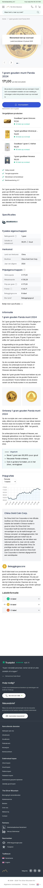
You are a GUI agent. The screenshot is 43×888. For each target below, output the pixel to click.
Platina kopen (6, 771)
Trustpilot (10, 847)
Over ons (5, 807)
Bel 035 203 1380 (14, 695)
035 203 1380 (37, 1)
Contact (4, 816)
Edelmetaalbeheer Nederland (16, 827)
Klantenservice (7, 799)
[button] (4, 62)
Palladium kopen (7, 775)
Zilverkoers (6, 735)
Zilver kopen (6, 763)
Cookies (32, 884)
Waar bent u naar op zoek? (13, 12)
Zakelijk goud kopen (9, 784)
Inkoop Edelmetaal (13, 831)
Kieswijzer (5, 747)
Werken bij (5, 812)
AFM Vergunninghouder (14, 843)
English (7, 862)
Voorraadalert (23, 105)
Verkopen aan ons (8, 731)
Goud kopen (6, 767)
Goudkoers (5, 739)
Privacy (24, 884)
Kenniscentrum (7, 752)
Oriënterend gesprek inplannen (12, 779)
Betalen (4, 803)
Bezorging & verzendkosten (11, 795)
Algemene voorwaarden (12, 884)
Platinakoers (6, 743)
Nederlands (9, 858)
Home (4, 19)
